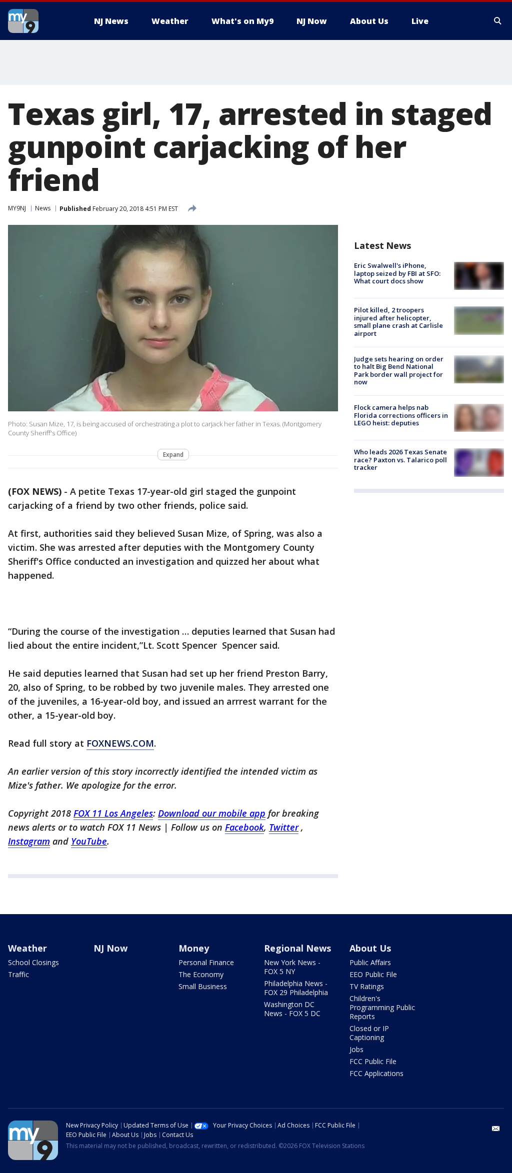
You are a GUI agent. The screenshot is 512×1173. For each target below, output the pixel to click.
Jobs (357, 1049)
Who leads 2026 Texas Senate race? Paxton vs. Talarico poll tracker (400, 459)
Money (193, 948)
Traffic (18, 974)
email (496, 1129)
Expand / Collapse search (498, 21)
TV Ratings (367, 986)
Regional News (297, 948)
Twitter (283, 827)
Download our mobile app (212, 813)
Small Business (202, 986)
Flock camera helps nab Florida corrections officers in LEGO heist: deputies (401, 415)
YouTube (89, 841)
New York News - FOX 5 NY (292, 967)
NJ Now (111, 948)
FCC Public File (373, 1061)
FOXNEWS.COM (120, 743)
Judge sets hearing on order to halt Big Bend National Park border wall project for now (399, 370)
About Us (370, 948)
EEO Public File (373, 974)
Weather (27, 948)
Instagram (29, 841)
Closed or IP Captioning (369, 1033)
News (42, 208)
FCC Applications (377, 1073)
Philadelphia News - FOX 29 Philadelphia (296, 988)
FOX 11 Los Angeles (113, 813)
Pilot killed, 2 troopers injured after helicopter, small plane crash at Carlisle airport (398, 321)
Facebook (244, 827)
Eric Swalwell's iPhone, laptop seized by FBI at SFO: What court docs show (397, 273)
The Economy (201, 974)
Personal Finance (206, 962)
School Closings (33, 962)
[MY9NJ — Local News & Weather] (41, 21)
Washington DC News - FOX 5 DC (292, 1009)
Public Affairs (370, 962)
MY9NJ (17, 208)
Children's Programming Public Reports (382, 1007)
